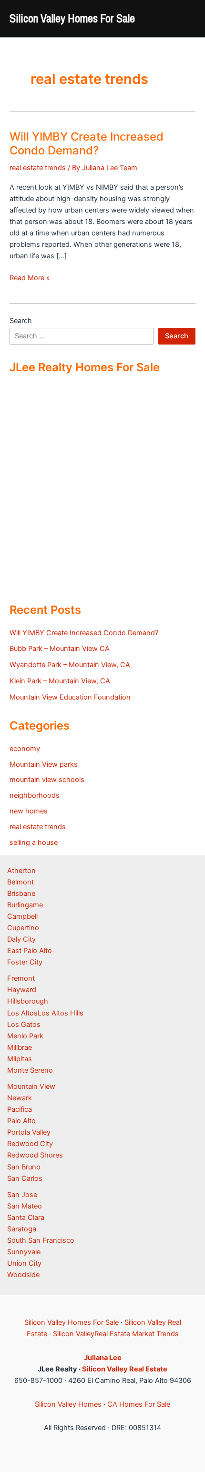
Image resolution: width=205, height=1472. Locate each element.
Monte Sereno (30, 1070)
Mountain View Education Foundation (70, 697)
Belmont (20, 882)
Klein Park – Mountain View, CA (60, 681)
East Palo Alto (29, 950)
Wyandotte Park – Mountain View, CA (70, 664)
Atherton (21, 870)
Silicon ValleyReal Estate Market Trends (116, 1334)
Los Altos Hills (60, 1013)
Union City (24, 1263)
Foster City (24, 962)
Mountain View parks (44, 764)
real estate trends (38, 167)
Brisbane (21, 893)
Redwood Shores (35, 1155)
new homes (29, 811)
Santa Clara (25, 1217)
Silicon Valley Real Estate (124, 1369)
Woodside (23, 1274)
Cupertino (23, 928)
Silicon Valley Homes (68, 1404)
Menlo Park (25, 1036)
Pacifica (19, 1109)
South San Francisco (40, 1240)
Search (21, 320)
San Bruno (24, 1167)
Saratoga (21, 1229)
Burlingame (25, 905)
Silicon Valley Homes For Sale (72, 18)
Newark (19, 1098)
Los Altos (22, 1013)
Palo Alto (21, 1121)
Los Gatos (24, 1024)
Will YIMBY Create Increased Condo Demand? (87, 143)
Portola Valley (29, 1132)
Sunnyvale (24, 1252)
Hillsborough (27, 1001)
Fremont (21, 978)
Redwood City (30, 1143)
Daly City (21, 939)
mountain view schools (47, 779)
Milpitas (19, 1059)
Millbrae (19, 1047)
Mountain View (31, 1086)
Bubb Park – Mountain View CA (60, 648)
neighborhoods (35, 795)
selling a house (34, 842)
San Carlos (24, 1178)
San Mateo (24, 1206)
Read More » (30, 278)
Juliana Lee (103, 1357)
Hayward (21, 989)
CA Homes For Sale (138, 1404)
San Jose (22, 1194)
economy (25, 748)
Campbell (22, 916)
